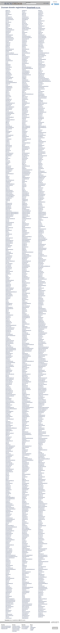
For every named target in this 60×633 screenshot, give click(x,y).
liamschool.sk (8, 281)
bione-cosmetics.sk (42, 55)
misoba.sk (8, 313)
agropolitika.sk (25, 19)
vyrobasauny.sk (9, 591)
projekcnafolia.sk (41, 415)
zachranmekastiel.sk (26, 598)
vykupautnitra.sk (9, 588)
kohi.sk (7, 250)
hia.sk (23, 187)
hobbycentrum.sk (9, 190)
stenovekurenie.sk (25, 506)
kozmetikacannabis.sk (42, 255)
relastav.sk (40, 434)
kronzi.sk (7, 262)
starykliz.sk (24, 502)
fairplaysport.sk (9, 145)
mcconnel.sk (40, 299)
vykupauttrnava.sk (25, 588)
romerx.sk (40, 447)
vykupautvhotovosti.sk (42, 588)
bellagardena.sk (9, 50)
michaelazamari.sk (41, 308)
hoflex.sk (24, 190)
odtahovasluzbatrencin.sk (11, 349)
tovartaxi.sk (24, 547)
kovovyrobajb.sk (9, 255)
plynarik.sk (24, 393)
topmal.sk (7, 543)
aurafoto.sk (24, 34)
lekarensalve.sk (41, 277)
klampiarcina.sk (25, 246)
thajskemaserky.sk (9, 533)
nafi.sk (23, 325)
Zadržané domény (16, 626)
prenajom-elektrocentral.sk (43, 407)
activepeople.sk (9, 16)
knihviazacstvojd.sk (42, 249)
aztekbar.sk (8, 45)
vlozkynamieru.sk (25, 582)
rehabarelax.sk (8, 429)
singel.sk (40, 474)
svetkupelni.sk (25, 519)
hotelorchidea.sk (25, 194)
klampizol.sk (40, 246)
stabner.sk (24, 501)
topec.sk (23, 539)
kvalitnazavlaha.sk (25, 264)
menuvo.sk (24, 304)
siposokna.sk (24, 476)
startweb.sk (8, 502)
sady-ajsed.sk (25, 457)
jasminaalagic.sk (41, 226)
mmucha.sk (24, 313)
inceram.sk (40, 205)
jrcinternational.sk (25, 232)
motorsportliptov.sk (26, 317)
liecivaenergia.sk (41, 281)
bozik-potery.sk (41, 61)
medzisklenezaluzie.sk (26, 303)
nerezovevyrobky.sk (26, 334)
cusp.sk (7, 91)
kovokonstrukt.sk (25, 254)
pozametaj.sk (24, 399)
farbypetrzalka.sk (41, 147)
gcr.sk (39, 169)
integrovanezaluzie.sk (26, 210)
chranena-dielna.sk (9, 77)
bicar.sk (23, 54)
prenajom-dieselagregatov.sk (28, 407)
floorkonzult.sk (25, 158)
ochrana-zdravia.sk (9, 347)
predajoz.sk (8, 403)
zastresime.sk (8, 605)
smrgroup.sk (40, 488)
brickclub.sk (8, 65)
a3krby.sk (7, 13)
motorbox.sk (8, 317)
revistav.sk (24, 439)
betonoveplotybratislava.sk (43, 52)
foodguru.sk (40, 159)
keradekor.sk (24, 244)
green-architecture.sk (10, 180)
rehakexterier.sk (41, 429)
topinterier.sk (40, 542)
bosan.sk (40, 60)
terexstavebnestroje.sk (26, 529)
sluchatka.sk (24, 484)
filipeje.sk (40, 154)
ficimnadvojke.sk (9, 154)
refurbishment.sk (25, 427)
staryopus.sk (40, 502)
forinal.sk (24, 160)
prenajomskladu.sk (26, 408)
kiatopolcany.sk (41, 245)
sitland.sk (40, 478)
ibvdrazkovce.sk (9, 203)
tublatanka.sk (8, 553)
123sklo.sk (8, 10)
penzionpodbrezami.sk (26, 381)
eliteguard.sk (24, 128)
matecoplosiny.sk (41, 295)
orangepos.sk (24, 358)
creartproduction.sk (26, 88)
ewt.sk (23, 141)
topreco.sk (40, 544)
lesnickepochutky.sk (10, 280)
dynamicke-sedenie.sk (10, 119)
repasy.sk (24, 436)
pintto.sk (7, 385)
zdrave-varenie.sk (25, 606)
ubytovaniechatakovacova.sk (11, 556)
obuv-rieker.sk (8, 345)
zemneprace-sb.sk (41, 609)
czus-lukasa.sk (41, 91)
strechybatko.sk (25, 510)
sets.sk (39, 471)
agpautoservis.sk (25, 18)
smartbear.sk (8, 487)
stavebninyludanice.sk (42, 503)
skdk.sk (7, 479)
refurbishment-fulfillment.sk (11, 427)
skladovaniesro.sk (41, 479)
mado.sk (40, 289)
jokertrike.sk (24, 230)
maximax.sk (8, 298)
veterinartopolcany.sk (26, 571)
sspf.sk (23, 499)
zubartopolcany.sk (25, 615)
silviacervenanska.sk (26, 474)
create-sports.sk (41, 88)
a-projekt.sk (40, 11)
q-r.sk (7, 420)
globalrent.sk (40, 174)
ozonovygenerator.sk (10, 366)
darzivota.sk (8, 95)
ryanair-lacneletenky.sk (26, 453)
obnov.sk (24, 341)
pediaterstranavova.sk (42, 377)
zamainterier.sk (41, 602)
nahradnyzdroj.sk (41, 325)
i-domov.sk (8, 200)
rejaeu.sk (40, 430)
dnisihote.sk (40, 106)
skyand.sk (8, 481)
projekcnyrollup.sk (25, 416)
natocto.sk (40, 330)
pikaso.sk (24, 384)
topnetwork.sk (25, 543)
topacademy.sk (9, 538)
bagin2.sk (7, 46)
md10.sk (23, 300)
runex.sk (7, 452)
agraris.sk (40, 18)
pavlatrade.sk (24, 375)
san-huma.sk (8, 461)
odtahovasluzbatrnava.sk (27, 349)
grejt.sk (23, 180)
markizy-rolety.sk (9, 294)
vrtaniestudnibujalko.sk (43, 583)
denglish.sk (40, 100)
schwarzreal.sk (41, 463)
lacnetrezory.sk (9, 268)
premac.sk (40, 406)
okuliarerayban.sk (9, 353)
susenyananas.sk (9, 517)
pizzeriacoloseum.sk (42, 388)
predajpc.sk (24, 403)
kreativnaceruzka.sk (42, 259)
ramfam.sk (24, 424)
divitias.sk (40, 105)
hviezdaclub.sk (41, 198)
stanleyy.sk (40, 501)
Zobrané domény (16, 628)
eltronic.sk (40, 129)
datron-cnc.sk (8, 96)
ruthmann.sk (8, 453)
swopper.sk (24, 521)
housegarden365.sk (9, 196)
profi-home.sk (41, 412)
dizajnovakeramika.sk (10, 106)
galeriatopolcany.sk (26, 165)
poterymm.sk (40, 398)
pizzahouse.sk (25, 386)
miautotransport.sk (9, 308)
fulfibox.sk (24, 164)
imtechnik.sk (24, 205)
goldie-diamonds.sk (42, 176)
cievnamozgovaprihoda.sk (43, 78)
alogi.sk (7, 23)
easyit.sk (24, 122)
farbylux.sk (8, 147)
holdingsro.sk (25, 191)
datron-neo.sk (25, 96)
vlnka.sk (7, 582)
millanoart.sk (24, 311)
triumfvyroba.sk (25, 552)
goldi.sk (23, 176)
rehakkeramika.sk (9, 430)
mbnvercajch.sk (25, 299)
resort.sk (40, 436)
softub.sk (7, 490)
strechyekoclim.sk (41, 510)
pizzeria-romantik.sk (26, 388)
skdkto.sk (24, 479)
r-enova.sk (40, 421)
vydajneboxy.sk (41, 585)
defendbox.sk (8, 100)
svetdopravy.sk (41, 517)
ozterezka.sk (24, 366)
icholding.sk (24, 203)
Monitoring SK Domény (6, 626)
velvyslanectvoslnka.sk (43, 569)
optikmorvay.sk (25, 357)
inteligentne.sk (25, 214)
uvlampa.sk (40, 562)
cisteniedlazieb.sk (9, 81)
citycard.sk (40, 82)
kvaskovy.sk (40, 264)
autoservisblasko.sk (42, 37)
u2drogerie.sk (41, 553)
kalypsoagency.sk (9, 237)
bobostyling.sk (25, 58)
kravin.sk (40, 257)
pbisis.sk (7, 376)
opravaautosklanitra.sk (42, 354)
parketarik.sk (24, 371)
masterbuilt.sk (25, 295)
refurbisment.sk (41, 427)
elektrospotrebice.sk (10, 127)
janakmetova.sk (9, 223)
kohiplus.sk (24, 250)
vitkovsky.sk (24, 579)
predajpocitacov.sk (26, 404)
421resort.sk (8, 11)
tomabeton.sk (8, 535)
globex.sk (7, 176)
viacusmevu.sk (41, 571)
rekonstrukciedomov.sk (26, 434)
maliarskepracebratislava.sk (11, 291)
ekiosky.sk (8, 124)
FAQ (31, 626)
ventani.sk (8, 570)
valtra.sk (40, 565)
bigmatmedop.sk (41, 54)
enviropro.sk (40, 133)
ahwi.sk (39, 19)
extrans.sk (8, 144)
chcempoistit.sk (9, 74)
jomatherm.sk (41, 230)
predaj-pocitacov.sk (42, 402)
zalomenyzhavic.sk (26, 601)
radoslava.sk (24, 422)
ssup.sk (39, 499)
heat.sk (39, 186)
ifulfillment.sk (24, 204)
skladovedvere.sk (25, 480)
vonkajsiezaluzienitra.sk (27, 583)
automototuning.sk (9, 37)
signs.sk (7, 474)
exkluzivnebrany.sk (42, 141)
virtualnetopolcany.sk (10, 578)
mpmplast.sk (40, 317)
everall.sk (7, 140)
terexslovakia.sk (9, 529)
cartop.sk (24, 69)
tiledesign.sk (24, 533)
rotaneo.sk (40, 448)
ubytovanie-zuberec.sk (42, 555)
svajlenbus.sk (25, 517)
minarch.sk (8, 312)
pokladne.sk (40, 395)
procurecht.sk (8, 412)
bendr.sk (7, 51)
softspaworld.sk (41, 489)
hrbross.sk (24, 196)
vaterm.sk (24, 567)
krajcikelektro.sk (25, 257)
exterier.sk (8, 142)
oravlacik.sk (8, 359)
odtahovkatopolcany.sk (26, 350)
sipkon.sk (40, 475)
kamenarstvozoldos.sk (42, 239)
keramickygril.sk (9, 245)
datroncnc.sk (24, 97)
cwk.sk (23, 91)
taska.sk (23, 524)
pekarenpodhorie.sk (10, 379)
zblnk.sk (39, 605)
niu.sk (7, 336)
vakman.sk (40, 564)
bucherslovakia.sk (41, 65)
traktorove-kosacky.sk (42, 548)
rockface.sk (40, 444)
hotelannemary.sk (25, 192)
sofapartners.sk (25, 489)
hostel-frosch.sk (9, 192)
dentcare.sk (8, 101)
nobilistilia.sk (24, 338)
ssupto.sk (7, 501)
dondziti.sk (24, 113)
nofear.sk (40, 338)
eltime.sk (24, 129)
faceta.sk (40, 144)
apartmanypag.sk (41, 28)
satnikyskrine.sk (9, 462)
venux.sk (24, 570)
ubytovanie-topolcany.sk (10, 555)
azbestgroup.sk (41, 42)
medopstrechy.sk (9, 303)
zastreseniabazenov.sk (42, 603)
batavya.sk (8, 47)
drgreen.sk (40, 115)
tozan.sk (40, 547)
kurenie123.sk (41, 263)
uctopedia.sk (40, 557)
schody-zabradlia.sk (10, 463)
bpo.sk (7, 63)
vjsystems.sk (40, 580)
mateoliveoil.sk (25, 296)
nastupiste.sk (8, 330)
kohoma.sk (40, 250)
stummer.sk (40, 512)
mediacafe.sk (24, 302)
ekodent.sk (24, 124)
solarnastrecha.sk (41, 490)
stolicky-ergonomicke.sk (10, 508)
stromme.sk (40, 511)
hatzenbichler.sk (41, 185)
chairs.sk (40, 72)
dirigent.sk (24, 104)
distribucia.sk (41, 104)
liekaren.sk (8, 282)
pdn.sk (39, 376)
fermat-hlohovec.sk (9, 153)
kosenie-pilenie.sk (9, 253)
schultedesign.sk (25, 463)
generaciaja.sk (8, 171)
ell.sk (39, 128)
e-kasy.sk (40, 119)
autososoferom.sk (9, 40)
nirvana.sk (40, 335)
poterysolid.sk (8, 399)
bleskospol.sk (41, 56)
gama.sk (23, 167)
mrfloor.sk (7, 318)
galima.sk (40, 165)
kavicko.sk (8, 244)
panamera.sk (8, 368)
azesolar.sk (40, 43)
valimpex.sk (24, 565)
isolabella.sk (40, 219)
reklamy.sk (8, 434)
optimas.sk (40, 357)
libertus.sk (24, 281)
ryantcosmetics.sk (25, 454)
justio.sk (23, 235)
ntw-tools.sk (24, 340)
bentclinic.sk (24, 51)
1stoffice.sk (24, 10)
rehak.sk (23, 429)
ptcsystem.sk (40, 418)
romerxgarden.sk (9, 448)
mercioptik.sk (41, 304)
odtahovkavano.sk (42, 350)
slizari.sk (23, 481)
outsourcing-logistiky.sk (43, 361)
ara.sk (23, 31)
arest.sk (39, 31)
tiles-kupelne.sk (41, 533)
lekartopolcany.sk (25, 278)
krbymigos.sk (24, 258)
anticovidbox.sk (9, 28)
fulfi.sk (7, 164)
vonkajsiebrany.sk (9, 583)
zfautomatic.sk (8, 610)
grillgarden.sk (8, 181)
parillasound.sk (9, 371)
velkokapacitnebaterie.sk (11, 569)
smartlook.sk (40, 487)
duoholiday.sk (41, 118)
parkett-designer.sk (42, 371)
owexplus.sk (24, 363)
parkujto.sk (8, 372)
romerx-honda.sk (25, 447)
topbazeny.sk (40, 538)
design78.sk (40, 101)
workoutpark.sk (9, 596)
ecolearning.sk (41, 122)
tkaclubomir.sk (8, 534)
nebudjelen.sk (8, 331)
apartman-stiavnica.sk (26, 28)
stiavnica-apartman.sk (42, 506)
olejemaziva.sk (25, 353)
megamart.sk (40, 303)
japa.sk (7, 226)
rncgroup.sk (8, 444)
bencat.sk (24, 50)
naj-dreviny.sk (8, 326)
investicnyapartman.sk (26, 218)
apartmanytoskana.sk (10, 29)
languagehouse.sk (25, 271)
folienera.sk (24, 159)
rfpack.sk (24, 442)
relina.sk (7, 435)
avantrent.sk (24, 41)
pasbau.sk (40, 372)
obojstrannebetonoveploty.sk (28, 344)
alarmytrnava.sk (41, 20)
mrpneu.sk (24, 318)
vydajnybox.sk (8, 587)
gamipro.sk (40, 167)
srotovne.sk (8, 499)
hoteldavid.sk (41, 192)
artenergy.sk (8, 32)
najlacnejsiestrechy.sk (42, 327)
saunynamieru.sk (25, 462)
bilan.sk (7, 55)
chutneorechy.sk (41, 77)
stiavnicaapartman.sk (10, 507)
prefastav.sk (8, 406)
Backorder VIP (4, 628)
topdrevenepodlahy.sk (10, 539)
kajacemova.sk (41, 236)
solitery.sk (40, 492)
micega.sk (24, 308)
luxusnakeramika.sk (26, 287)
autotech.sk (24, 40)
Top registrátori (25, 627)
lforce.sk (40, 280)
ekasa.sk (7, 123)
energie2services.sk (42, 132)
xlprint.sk (7, 597)
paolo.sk (23, 370)
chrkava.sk (24, 77)
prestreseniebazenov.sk (43, 408)
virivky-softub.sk (25, 576)
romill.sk (23, 448)
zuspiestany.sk (8, 618)
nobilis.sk (7, 338)
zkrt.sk (7, 612)
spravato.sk (40, 498)
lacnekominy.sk (25, 267)
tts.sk (39, 552)
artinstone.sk (24, 32)
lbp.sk (7, 275)
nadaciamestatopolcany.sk (11, 325)
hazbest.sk (24, 186)
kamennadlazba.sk (25, 240)
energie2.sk (24, 132)
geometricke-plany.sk (26, 172)
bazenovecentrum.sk (10, 49)
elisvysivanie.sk (9, 128)
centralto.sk (40, 70)
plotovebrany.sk (9, 393)
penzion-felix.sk (9, 380)
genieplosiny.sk (41, 171)
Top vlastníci (24, 628)
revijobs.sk (8, 439)
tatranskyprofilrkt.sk (10, 525)
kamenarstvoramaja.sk (26, 239)
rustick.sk (40, 452)
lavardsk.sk (40, 273)
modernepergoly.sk (42, 313)
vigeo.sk (40, 573)
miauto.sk (40, 307)
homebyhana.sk (41, 191)
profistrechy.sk (25, 413)
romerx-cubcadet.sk (9, 447)
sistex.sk (7, 478)
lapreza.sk (24, 272)
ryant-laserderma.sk (9, 454)
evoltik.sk (7, 141)
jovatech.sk (24, 231)
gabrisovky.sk (8, 165)
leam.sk (7, 276)
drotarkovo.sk (41, 117)
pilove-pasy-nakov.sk (42, 384)
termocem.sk (40, 530)
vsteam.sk (40, 584)
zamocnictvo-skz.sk (9, 603)
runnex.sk (24, 452)
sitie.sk (23, 478)
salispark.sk (8, 458)
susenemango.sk (41, 516)
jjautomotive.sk (9, 230)
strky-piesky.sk (25, 511)
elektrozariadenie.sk (42, 127)
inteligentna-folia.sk (26, 212)
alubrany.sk (8, 24)
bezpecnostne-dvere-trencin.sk (12, 54)
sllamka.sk (40, 481)
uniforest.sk (8, 560)
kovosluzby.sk (41, 254)
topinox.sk (24, 542)
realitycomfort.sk (25, 425)
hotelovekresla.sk (41, 194)
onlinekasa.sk (8, 354)
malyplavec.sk (41, 291)
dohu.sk (7, 110)
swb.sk (23, 520)
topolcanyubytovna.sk (42, 543)
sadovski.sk (8, 457)
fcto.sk (23, 151)
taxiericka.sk (24, 525)
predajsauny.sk (41, 404)
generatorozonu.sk (26, 171)
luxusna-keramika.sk (10, 287)
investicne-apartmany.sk (43, 217)
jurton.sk (7, 235)
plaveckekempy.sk (9, 390)
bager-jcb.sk (40, 45)
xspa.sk (23, 597)
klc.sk (7, 248)
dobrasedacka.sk (9, 108)
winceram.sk (40, 593)
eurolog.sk (24, 137)
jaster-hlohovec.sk (9, 227)
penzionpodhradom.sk (42, 381)
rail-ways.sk (8, 424)
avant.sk (7, 41)
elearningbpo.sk (9, 126)
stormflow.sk (8, 510)
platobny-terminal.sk (42, 389)
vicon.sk (7, 573)
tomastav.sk (40, 535)
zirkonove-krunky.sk (26, 611)
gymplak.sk (8, 182)
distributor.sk (8, 105)
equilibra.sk (24, 135)
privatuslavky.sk (41, 411)
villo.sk (7, 575)
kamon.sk (40, 241)
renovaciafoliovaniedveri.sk (43, 435)
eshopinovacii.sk (25, 136)
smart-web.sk (40, 485)
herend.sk (7, 187)
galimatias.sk (8, 167)
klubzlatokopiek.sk (9, 249)
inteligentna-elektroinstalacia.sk (12, 212)
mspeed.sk (40, 318)
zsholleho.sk (40, 614)
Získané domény (16, 629)
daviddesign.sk (9, 99)
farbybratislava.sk (25, 146)
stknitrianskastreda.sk (26, 507)
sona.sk (23, 493)
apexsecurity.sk (25, 29)
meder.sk (7, 302)
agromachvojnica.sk (10, 19)
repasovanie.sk (9, 436)
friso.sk (39, 162)
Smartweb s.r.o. (33, 7)
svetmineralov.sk (41, 519)
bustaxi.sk (8, 68)
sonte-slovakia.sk (41, 493)
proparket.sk (24, 417)
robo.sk (23, 444)
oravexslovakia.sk (41, 358)
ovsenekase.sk (41, 362)
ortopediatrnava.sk (9, 361)
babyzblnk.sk (24, 45)
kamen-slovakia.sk (42, 237)
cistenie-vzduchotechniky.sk (44, 79)
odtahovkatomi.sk (9, 350)
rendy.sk (23, 435)
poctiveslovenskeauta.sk (11, 394)
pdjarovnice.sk (25, 376)
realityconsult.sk (41, 425)
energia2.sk (8, 132)
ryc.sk (23, 456)
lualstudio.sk (24, 285)
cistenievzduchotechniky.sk (11, 82)
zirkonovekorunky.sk (42, 611)
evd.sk (39, 138)
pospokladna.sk (25, 397)
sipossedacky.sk (41, 476)
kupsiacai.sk (24, 263)
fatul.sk (23, 150)
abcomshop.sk (8, 14)
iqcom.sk (7, 219)
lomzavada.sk (8, 284)
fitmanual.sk (40, 156)
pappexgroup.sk (41, 370)
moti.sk (39, 316)
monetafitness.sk (25, 314)
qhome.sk (40, 420)
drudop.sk (8, 118)
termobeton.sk (25, 530)
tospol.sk (7, 547)
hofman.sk (40, 190)
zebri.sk (7, 609)
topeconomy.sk (41, 539)
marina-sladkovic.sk (26, 293)
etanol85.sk (40, 136)
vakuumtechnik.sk (9, 565)
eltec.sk (7, 129)
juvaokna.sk (40, 235)
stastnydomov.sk (9, 503)
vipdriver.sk (8, 576)
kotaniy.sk (40, 253)
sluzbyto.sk (40, 484)
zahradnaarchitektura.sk (10, 600)
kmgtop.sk (24, 249)
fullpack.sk (40, 164)
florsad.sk (40, 158)
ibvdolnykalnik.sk (41, 201)
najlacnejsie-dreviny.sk (42, 326)
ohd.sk (23, 352)
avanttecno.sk (41, 41)
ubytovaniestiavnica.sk (42, 556)
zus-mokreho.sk (25, 616)
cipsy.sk (7, 79)
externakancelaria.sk (26, 142)
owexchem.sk (8, 363)
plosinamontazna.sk (42, 390)
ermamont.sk (8, 136)
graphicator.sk (41, 178)
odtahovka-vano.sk (42, 349)
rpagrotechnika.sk (9, 451)
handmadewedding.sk (10, 183)
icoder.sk (40, 203)
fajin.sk (23, 145)
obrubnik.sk (40, 344)
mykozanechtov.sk (25, 323)
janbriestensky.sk (25, 223)
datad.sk (23, 95)
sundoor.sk (24, 515)
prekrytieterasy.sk (25, 406)
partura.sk (24, 372)
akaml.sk (23, 20)
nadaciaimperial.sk (42, 323)
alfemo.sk (24, 22)
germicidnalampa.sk (10, 173)
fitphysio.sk (8, 158)
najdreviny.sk (24, 326)
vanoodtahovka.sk (9, 567)
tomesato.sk (8, 537)
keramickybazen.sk (42, 244)
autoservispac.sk (25, 38)
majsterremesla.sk (41, 290)
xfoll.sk (23, 596)
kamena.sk (8, 239)
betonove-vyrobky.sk (10, 52)
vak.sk (23, 564)
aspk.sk (23, 33)
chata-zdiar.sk (8, 73)
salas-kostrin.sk (41, 457)
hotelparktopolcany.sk (10, 195)
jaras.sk (23, 226)
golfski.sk (7, 178)
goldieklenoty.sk (41, 177)
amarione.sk (24, 25)
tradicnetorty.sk (9, 548)
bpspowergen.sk (25, 63)
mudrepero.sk (8, 321)
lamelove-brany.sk (9, 271)
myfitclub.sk (8, 323)
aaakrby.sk (24, 13)
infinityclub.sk (8, 208)
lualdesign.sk (8, 285)
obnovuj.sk (8, 344)
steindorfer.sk (8, 506)
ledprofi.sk (40, 276)
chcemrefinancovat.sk (26, 74)
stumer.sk (24, 512)
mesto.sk (40, 305)
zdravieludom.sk (41, 606)
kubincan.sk (40, 262)
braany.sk (40, 63)
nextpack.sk (24, 335)
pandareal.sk (24, 368)
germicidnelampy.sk (26, 173)
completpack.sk (25, 87)
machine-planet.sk (25, 289)
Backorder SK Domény (6, 627)
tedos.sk (40, 526)
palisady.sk (8, 367)
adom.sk (40, 16)
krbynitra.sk (40, 258)
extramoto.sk (40, 142)
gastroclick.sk (41, 168)
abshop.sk (40, 14)
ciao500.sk (24, 78)
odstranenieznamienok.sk (11, 348)
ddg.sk (39, 99)
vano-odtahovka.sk (42, 566)
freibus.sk (24, 162)
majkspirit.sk (24, 290)
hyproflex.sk (40, 199)
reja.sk (23, 430)
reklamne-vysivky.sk (10, 433)
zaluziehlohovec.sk (9, 602)
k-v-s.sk (7, 236)
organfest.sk (24, 359)
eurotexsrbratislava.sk (26, 138)
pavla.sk (7, 375)
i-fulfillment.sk (25, 200)
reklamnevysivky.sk (42, 433)
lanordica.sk (40, 271)
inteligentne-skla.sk (42, 213)
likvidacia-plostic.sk (26, 282)
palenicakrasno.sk (41, 366)
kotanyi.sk (8, 254)
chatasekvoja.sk (41, 73)
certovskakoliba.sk (26, 72)
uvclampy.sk (24, 562)
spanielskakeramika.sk (10, 497)
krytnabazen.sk (25, 262)
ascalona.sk (40, 32)
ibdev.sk (23, 201)
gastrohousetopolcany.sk (27, 169)
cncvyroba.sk (41, 83)
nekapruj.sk (8, 332)
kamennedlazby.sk (42, 240)
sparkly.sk (24, 497)
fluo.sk (7, 159)
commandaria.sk (9, 86)
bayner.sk (24, 47)
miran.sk (23, 312)
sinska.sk (7, 475)
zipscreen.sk (8, 611)
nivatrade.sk (24, 336)
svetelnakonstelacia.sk (10, 519)
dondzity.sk (40, 113)
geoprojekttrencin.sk (42, 172)
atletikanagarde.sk (9, 34)
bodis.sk (40, 58)
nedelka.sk (24, 331)
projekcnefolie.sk (9, 416)
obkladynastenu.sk (9, 341)
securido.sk (8, 467)
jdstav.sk (7, 228)
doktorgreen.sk (25, 110)
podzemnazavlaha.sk (10, 395)
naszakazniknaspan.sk (26, 330)
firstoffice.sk (24, 156)
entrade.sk (24, 133)
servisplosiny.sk (41, 470)
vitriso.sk (7, 580)
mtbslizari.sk (40, 320)
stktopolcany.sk (41, 507)
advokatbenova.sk (9, 18)
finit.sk (7, 156)
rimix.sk (23, 443)
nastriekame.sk (41, 329)
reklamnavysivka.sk (42, 431)
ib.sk (6, 201)
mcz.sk (7, 300)
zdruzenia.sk (40, 607)
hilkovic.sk (8, 189)
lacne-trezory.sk (9, 267)
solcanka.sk (8, 492)
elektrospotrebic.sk (42, 126)
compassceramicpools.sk (43, 86)
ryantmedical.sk (9, 456)
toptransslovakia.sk (26, 546)
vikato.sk (24, 574)
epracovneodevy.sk (9, 135)
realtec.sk (24, 426)
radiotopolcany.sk (9, 422)
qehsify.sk (24, 420)
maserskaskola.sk (9, 295)
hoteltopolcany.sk (25, 195)
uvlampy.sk (8, 564)
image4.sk (40, 204)
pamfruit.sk (40, 367)
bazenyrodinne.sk (25, 49)
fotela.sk (40, 160)
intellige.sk (24, 217)
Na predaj (15, 631)
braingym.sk (8, 64)
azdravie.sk (8, 43)
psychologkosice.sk (10, 418)
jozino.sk (7, 232)
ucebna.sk (24, 557)
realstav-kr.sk (8, 426)
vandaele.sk (8, 566)
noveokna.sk (8, 339)
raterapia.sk (40, 424)
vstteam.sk (8, 585)
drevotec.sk (24, 115)
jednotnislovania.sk (42, 228)
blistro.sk (7, 58)
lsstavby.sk (24, 284)
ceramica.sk (8, 72)
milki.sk (7, 311)
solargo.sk (24, 490)
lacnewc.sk (24, 268)
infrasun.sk (8, 209)
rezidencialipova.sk (26, 440)
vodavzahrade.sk (41, 582)
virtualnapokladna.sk (42, 576)
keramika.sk (24, 245)
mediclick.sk (40, 302)
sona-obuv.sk (8, 493)
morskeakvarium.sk (26, 316)
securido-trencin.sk (42, 466)
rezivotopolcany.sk (42, 440)
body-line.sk (8, 59)
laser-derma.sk (41, 272)
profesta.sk (24, 412)
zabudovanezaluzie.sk (10, 598)
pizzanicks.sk (41, 386)
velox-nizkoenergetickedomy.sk (28, 569)
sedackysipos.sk (25, 469)
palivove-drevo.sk (25, 367)
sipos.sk (7, 476)
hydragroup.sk (25, 199)
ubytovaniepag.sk (25, 556)
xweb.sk (39, 597)
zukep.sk (7, 616)
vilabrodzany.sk (41, 574)
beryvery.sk (40, 51)
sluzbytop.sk (8, 485)
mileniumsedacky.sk (42, 309)
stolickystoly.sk (25, 508)
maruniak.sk (24, 294)
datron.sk (7, 97)
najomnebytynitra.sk (10, 329)
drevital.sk (8, 115)
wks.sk (23, 594)
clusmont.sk (24, 83)
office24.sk (8, 352)
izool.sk (39, 222)
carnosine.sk (8, 69)
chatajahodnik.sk (25, 73)
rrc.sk (39, 451)
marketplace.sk (41, 293)
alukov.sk (40, 24)
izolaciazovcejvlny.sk (10, 222)
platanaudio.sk (8, 389)
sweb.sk (39, 520)
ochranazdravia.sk (25, 347)
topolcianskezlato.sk (10, 544)
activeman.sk (40, 15)
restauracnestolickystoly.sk (27, 438)
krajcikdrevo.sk (9, 257)
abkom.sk (24, 14)
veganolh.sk (40, 567)
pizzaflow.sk (8, 386)
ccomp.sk (7, 70)
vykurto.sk (24, 589)
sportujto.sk (24, 498)
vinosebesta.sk (41, 575)
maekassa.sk (8, 290)
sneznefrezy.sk (8, 489)
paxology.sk (40, 375)
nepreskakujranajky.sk (42, 332)
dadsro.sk (7, 92)
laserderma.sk (8, 273)
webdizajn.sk (40, 592)
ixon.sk (23, 221)
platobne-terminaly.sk (26, 389)
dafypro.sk (40, 92)
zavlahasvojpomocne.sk (27, 605)
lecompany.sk (24, 276)
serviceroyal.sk (25, 470)
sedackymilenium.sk (10, 469)
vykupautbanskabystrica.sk (27, 587)
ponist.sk (7, 397)
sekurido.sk (40, 469)
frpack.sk (7, 163)
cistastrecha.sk (25, 79)
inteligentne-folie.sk (26, 213)
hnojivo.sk (40, 189)
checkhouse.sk (41, 74)
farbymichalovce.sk (26, 147)
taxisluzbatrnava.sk (42, 525)
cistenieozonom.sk (26, 81)
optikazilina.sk (8, 357)
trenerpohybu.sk (9, 551)
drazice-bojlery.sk (25, 114)
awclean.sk (24, 42)
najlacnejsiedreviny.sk (10, 327)
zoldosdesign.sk (25, 612)
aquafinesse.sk (41, 29)
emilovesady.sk (9, 131)
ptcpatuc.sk (24, 418)
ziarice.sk (24, 610)
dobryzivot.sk (41, 109)
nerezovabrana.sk (9, 334)
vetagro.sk (8, 571)
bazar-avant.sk (41, 47)
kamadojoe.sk (25, 237)
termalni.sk (40, 529)
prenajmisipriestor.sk (10, 407)
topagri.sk (24, 538)
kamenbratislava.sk (9, 240)
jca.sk (39, 227)
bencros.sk (40, 50)
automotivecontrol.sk (26, 36)
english (47, 3)
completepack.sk (9, 87)
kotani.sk (24, 253)
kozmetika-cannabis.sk (26, 255)
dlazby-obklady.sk (25, 106)
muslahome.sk (41, 321)
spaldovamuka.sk (25, 494)
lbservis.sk (40, 275)
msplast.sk (8, 320)
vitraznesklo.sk (41, 579)
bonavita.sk (24, 59)
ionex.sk (40, 218)
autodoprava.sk (41, 34)
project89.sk (8, 415)
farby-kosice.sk (9, 146)
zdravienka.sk (8, 607)
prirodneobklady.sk (9, 411)
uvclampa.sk (8, 562)
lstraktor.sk (40, 284)
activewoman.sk (25, 16)
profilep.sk (8, 413)
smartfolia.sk (24, 487)
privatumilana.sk (25, 411)
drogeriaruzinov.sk (25, 117)
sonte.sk (7, 494)
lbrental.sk (24, 275)
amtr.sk (7, 27)
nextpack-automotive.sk (10, 335)
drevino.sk (40, 114)
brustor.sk (24, 65)
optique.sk (8, 358)
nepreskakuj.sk (25, 332)
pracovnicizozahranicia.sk (27, 402)
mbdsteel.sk (40, 298)
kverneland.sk (8, 266)
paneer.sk (40, 368)
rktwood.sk (40, 443)
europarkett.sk (8, 138)
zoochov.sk (40, 612)
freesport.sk (8, 162)
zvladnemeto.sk (25, 618)
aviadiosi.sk (8, 42)
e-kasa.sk (24, 119)
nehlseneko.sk (41, 331)
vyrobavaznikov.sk (25, 591)
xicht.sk (39, 596)
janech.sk (40, 223)
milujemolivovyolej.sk (42, 311)
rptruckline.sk (24, 451)
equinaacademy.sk (42, 135)
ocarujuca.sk (40, 345)
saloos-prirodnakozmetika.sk (44, 458)
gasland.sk (24, 168)
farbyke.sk (40, 146)
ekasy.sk (23, 123)
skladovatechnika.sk (10, 480)
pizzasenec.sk (8, 388)
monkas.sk (40, 314)
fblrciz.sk (7, 151)
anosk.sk (40, 27)
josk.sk (7, 231)
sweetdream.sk (8, 521)
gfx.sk (7, 174)
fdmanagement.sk (41, 151)
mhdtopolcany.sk (25, 307)
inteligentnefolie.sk (42, 214)
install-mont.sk (8, 210)
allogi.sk (40, 22)
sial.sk (23, 472)
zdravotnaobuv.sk (25, 607)
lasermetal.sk (24, 273)
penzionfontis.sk (25, 380)
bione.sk (7, 56)
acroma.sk (24, 15)
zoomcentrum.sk (9, 614)
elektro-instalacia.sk (26, 126)
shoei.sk (7, 472)
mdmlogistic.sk (41, 300)
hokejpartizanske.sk (10, 191)
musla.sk (24, 321)
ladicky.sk (40, 268)
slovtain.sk (8, 484)
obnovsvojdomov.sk (42, 343)
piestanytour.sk (9, 384)
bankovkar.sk (40, 46)
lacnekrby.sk (40, 267)
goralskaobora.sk (25, 178)
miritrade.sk (40, 312)
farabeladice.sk (41, 145)
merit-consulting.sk (26, 305)
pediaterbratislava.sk (10, 377)
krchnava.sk (24, 259)
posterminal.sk (8, 398)
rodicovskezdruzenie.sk (26, 445)
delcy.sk (23, 100)
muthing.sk (24, 322)
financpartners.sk (25, 155)
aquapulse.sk (8, 31)
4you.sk (23, 11)
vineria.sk (24, 575)
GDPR (32, 629)
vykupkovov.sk (9, 589)
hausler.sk (8, 186)
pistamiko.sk (40, 385)
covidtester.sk (8, 88)
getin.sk (39, 173)
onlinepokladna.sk (25, 354)
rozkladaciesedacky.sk (42, 449)
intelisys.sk (8, 217)
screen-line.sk (25, 465)
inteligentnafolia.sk (42, 212)
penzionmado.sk (41, 380)
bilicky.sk (24, 55)
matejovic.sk (8, 296)
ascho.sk (7, 33)
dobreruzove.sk (9, 109)
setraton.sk (24, 471)
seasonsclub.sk (25, 466)
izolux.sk (24, 222)
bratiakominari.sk (41, 64)
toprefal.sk (8, 546)
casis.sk (39, 69)
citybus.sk (24, 82)
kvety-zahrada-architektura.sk (44, 266)
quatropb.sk (8, 421)
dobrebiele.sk (24, 108)
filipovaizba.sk (8, 155)
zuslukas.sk (40, 616)
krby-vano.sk (8, 258)
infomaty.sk (40, 208)
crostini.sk (24, 90)
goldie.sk (7, 177)
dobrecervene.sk (41, 108)
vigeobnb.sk (8, 574)
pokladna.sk (24, 395)
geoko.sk (7, 172)
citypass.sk (8, 83)
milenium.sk (24, 309)
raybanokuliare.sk (9, 425)
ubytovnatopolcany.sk (10, 557)
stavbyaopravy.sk (25, 503)
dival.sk (23, 105)
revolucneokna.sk (41, 439)
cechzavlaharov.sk (25, 70)
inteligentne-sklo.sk (9, 214)
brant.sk (23, 64)
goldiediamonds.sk (26, 177)
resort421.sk (8, 438)
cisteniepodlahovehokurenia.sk (44, 81)
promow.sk (8, 417)
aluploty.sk (8, 25)
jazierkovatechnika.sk (26, 227)
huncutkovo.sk (9, 198)
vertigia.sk (40, 570)
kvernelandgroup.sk (26, 266)
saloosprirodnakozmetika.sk (27, 460)
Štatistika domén (25, 626)
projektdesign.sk (41, 416)
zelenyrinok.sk (25, 609)
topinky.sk (8, 542)
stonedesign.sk (41, 508)
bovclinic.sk (24, 61)
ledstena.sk (8, 277)
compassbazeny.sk (26, 86)
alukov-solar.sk (25, 24)
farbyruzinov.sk (25, 149)
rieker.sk (7, 443)
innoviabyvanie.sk (25, 209)
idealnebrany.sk (9, 204)
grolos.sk (40, 181)
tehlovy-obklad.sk (25, 528)
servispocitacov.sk (9, 471)
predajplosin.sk (41, 403)
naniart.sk (24, 329)
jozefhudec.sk (41, 231)
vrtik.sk (7, 584)
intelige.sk (40, 210)
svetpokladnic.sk (9, 520)
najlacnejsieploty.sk (26, 327)
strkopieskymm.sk (9, 511)
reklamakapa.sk (25, 431)
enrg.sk (7, 133)
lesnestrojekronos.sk (42, 278)
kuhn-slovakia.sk (9, 263)
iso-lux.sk (24, 219)
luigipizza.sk (8, 286)
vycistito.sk (24, 585)
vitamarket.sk (40, 578)
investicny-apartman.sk (10, 218)
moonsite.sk (8, 316)
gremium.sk (40, 180)
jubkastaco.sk (41, 232)
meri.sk (7, 305)
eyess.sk (23, 144)
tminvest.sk (40, 534)
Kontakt (32, 628)
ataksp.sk (40, 33)
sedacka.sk (40, 467)
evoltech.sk (24, 140)
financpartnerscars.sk (42, 155)
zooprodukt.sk (25, 614)
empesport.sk (24, 131)
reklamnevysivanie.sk (26, 433)
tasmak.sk (40, 524)
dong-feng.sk (8, 114)
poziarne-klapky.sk (42, 399)
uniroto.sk (24, 560)
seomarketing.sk (9, 470)
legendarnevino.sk (25, 277)
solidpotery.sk (25, 492)
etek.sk (7, 137)
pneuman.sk (40, 393)
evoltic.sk (40, 140)
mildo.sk (7, 309)
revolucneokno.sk (9, 440)
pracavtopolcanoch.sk (10, 402)
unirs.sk (39, 560)
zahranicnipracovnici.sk (10, 601)
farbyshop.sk (8, 150)
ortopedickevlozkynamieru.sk (28, 361)
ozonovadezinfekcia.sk (42, 363)
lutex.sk (39, 286)
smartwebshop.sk (25, 488)
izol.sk (39, 221)
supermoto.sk (24, 516)
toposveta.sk (24, 544)
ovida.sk (23, 362)
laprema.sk (8, 272)
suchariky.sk (8, 515)
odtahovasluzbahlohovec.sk (27, 348)
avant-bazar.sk (41, 40)
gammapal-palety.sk (9, 168)
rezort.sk (7, 442)
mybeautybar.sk (41, 322)
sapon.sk (40, 461)
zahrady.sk (40, 600)
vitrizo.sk (24, 580)
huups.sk (24, 198)
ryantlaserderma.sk (42, 454)
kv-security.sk (8, 264)
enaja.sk (39, 131)
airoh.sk (7, 20)
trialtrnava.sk (24, 551)
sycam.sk (40, 521)
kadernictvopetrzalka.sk (27, 236)
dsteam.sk (24, 118)
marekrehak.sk (8, 293)
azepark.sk (24, 43)
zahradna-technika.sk (42, 598)
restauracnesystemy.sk (42, 438)
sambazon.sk (40, 460)
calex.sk (39, 68)
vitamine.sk (8, 579)
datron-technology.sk (42, 96)
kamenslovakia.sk (9, 241)
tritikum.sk (40, 551)
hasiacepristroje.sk (42, 183)
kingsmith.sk (8, 246)
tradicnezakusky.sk (26, 548)
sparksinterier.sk (41, 497)
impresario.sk (8, 205)
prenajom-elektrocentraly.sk (11, 408)
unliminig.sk (8, 561)
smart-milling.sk (25, 485)
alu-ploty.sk (40, 23)
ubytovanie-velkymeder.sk (27, 555)
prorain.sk (40, 417)
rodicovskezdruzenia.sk (10, 445)
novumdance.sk (25, 339)
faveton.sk (40, 150)
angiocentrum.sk (25, 27)
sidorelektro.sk (41, 472)
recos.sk (40, 426)
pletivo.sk (24, 390)
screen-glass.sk (9, 465)
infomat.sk (24, 208)
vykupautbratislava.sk (42, 587)
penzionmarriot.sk (9, 381)
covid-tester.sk (41, 87)
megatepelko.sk (9, 304)
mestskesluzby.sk (9, 307)
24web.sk (40, 10)
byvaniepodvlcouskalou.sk (27, 68)
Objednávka (33, 627)
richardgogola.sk (41, 442)
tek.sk (39, 528)
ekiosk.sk (40, 123)
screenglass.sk (41, 465)
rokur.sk (39, 445)
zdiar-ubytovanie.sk (9, 606)
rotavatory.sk (8, 449)
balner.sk (24, 46)
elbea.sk (39, 124)
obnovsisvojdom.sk (9, 343)
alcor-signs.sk (8, 22)
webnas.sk (8, 593)
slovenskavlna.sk (9, 483)
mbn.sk (7, 299)
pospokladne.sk (41, 397)
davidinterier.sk (25, 99)
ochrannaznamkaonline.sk (43, 347)
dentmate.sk (24, 101)
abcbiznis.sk (40, 13)
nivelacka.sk (40, 336)
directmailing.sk (9, 104)
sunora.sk (7, 516)
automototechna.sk (42, 36)
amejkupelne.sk (41, 25)
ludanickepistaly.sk (42, 285)
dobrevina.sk (24, 109)
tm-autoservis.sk (25, 534)
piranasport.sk (25, 385)
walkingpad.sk (8, 592)
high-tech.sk (40, 187)
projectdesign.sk (25, 415)
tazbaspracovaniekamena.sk (11, 526)
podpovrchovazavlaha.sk (43, 394)
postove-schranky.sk (26, 398)
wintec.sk (7, 594)
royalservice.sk (25, 449)
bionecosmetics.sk (26, 56)
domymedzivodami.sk (10, 113)
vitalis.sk (24, 578)
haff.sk (23, 182)
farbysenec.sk (41, 149)
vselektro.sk (24, 584)
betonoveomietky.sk (26, 52)
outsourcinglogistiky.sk (10, 362)
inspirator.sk (40, 209)
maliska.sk (24, 291)
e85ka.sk (7, 122)
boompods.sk (24, 60)
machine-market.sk (9, 289)
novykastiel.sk (41, 339)
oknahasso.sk (41, 352)
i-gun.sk (39, 200)
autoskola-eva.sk (41, 38)
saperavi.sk (24, 461)
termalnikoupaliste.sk (10, 530)
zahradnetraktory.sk (26, 600)
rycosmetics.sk (41, 456)
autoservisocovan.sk (10, 38)
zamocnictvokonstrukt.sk (27, 603)
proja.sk (39, 413)
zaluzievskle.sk (25, 602)
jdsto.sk (23, 228)
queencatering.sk (25, 421)
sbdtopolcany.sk (41, 462)
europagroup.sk (41, 137)
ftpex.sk (23, 163)
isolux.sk (7, 221)
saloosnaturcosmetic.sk (10, 460)
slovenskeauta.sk (25, 483)
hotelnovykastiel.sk (9, 194)
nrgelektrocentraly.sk (10, 340)
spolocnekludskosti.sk (10, 498)
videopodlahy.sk (25, 573)
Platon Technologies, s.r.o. (55, 622)
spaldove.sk (40, 494)
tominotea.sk (24, 537)
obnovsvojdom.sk (25, 343)
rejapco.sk (8, 431)
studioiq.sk (8, 512)
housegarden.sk (41, 195)
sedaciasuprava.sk (25, 467)
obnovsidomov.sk (41, 341)
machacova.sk (41, 287)
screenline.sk (8, 466)
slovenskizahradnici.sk (42, 483)
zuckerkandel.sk (41, 615)
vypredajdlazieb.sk (42, 589)
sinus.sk (23, 475)
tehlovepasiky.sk (9, 528)
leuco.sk (23, 280)
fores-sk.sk (8, 160)
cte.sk (39, 90)
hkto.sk (23, 189)
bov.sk (7, 61)
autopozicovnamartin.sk (27, 37)
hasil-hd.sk (24, 185)
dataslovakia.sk (41, 95)
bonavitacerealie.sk (42, 59)
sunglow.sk (40, 515)
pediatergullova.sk (25, 377)
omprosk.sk (40, 353)
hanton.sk (24, 183)
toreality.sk (40, 546)
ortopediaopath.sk (42, 359)
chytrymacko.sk (9, 78)
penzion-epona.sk (41, 379)
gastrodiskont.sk (9, 169)
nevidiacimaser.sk (41, 334)
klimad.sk (24, 248)
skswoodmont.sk (41, 480)
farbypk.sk (8, 149)
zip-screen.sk (40, 610)
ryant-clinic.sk (41, 453)
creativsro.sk (8, 90)
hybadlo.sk (8, 199)
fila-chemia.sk (25, 154)
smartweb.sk (8, 488)
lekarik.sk (7, 278)
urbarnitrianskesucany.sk (43, 561)
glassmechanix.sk (25, 174)
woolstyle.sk (40, 594)
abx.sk (7, 15)
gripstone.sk (24, 181)
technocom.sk (25, 526)
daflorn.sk (24, 92)
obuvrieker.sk (24, 345)
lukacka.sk (24, 286)
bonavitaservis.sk (9, 60)
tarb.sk (7, 524)
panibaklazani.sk (9, 370)
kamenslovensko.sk (26, 241)
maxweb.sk (24, 298)
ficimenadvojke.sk (41, 153)
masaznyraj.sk (41, 294)
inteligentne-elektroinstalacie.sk (12, 213)
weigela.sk (24, 593)
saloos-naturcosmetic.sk (27, 458)
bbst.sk (39, 49)
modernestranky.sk (9, 314)
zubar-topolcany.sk (9, 615)
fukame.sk (40, 163)
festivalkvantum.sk (26, 153)
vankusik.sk (24, 566)
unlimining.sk (24, 561)
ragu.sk (39, 422)
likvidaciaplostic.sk (42, 282)
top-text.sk (40, 537)
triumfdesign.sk (9, 552)
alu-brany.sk (24, 23)
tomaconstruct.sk (25, 535)
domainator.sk (41, 110)
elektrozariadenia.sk (26, 127)
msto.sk (23, 320)
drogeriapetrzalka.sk (10, 117)
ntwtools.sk (40, 340)
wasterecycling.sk (25, 592)
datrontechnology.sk (42, 97)
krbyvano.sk (8, 259)
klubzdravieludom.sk (42, 248)
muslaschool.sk (9, 322)
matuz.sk (40, 296)
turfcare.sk (24, 553)
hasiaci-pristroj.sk (9, 185)
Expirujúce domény (17, 627)
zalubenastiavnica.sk (42, 601)
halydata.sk (40, 182)
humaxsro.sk (40, 196)
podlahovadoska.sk (26, 394)
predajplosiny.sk (9, 404)
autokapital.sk (8, 36)
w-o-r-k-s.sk (40, 591)
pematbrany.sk (25, 379)
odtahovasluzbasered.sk (43, 348)
